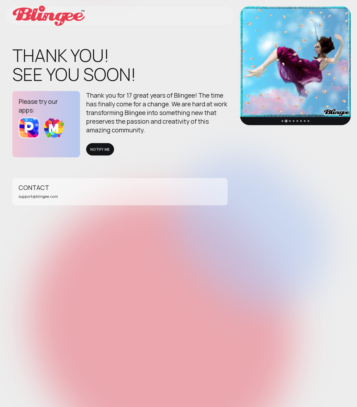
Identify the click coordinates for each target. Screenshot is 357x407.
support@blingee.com (38, 196)
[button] (282, 121)
